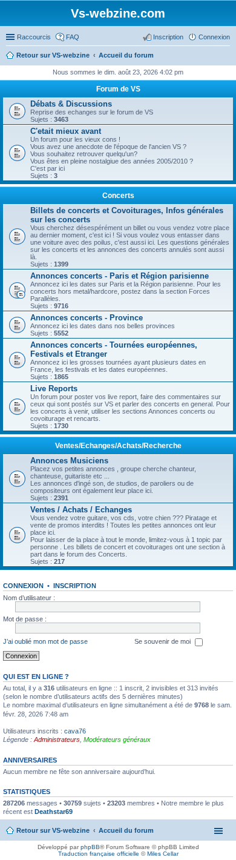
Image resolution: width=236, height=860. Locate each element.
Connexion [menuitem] (214, 37)
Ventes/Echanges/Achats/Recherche (118, 446)
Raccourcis (34, 37)
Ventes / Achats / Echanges (81, 509)
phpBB (90, 847)
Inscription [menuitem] (168, 37)
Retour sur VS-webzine (53, 830)
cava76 (75, 731)
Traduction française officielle (98, 853)
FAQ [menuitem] (72, 37)
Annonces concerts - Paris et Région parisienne (119, 275)
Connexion (23, 585)
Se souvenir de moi (163, 641)
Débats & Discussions (71, 103)
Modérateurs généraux (117, 739)
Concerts (118, 195)
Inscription (74, 585)
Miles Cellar (163, 853)
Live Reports (53, 388)
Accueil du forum (126, 830)
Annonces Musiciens (69, 460)
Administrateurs (57, 739)
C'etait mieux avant (65, 131)
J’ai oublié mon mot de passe (45, 641)
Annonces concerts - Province (86, 317)
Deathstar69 (53, 811)
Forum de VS (118, 89)
